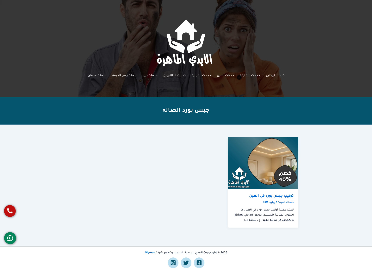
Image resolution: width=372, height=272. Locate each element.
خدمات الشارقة (250, 75)
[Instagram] (173, 262)
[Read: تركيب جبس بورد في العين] (263, 163)
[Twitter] (186, 262)
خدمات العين (225, 75)
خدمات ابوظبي (275, 75)
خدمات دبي (150, 75)
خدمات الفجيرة (201, 75)
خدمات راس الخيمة (124, 75)
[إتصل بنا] (10, 211)
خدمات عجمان (97, 75)
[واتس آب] (10, 238)
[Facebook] (199, 262)
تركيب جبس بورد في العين (271, 196)
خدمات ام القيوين (174, 75)
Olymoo (150, 253)
